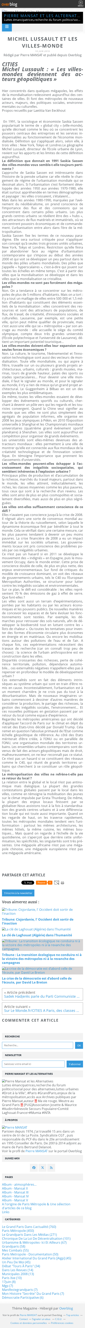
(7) (7, 1286)
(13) (18, 1274)
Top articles (72, 1315)
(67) (34, 1242)
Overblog (66, 1308)
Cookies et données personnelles (28, 1323)
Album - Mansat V (15, 1200)
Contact (23, 1319)
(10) (12, 1278)
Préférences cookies (62, 1323)
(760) (29, 1227)
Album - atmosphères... (19, 1184)
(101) (36, 1238)
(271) (29, 1234)
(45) (36, 1258)
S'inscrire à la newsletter (18, 893)
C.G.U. (58, 1319)
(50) (30, 1254)
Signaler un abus (41, 1319)
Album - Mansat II (15, 1188)
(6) (22, 1297)
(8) (9, 1282)
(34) (21, 1266)
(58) (13, 1246)
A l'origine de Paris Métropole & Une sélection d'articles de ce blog (36, 1206)
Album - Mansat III (15, 1192)
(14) (17, 1270)
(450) (18, 1231)
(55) (15, 1250)
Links (5, 1212)
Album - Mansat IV (15, 1196)
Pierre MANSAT (37, 1151)
